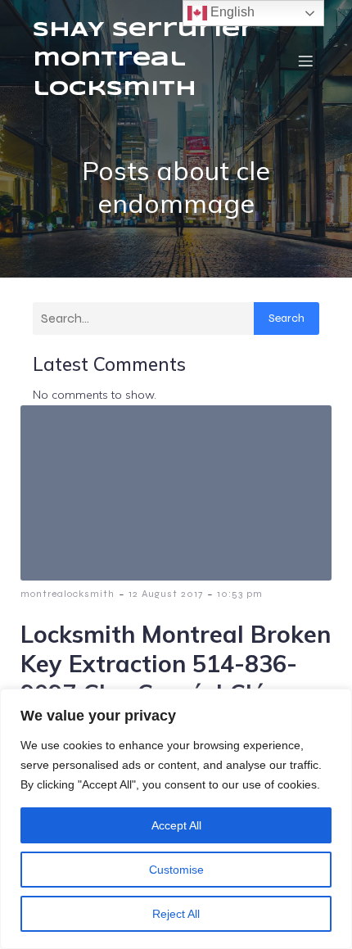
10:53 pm (240, 593)
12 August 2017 (166, 593)
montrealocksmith (67, 593)
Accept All (176, 825)
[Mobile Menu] (305, 61)
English (231, 12)
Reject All (176, 913)
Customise (176, 869)
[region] (176, 819)
